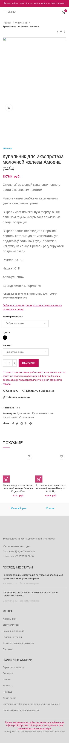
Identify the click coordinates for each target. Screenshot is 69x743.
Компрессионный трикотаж (18, 643)
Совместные (26, 417)
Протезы (8, 649)
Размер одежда (12, 316)
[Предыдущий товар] (57, 32)
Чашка (7, 345)
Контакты (8, 685)
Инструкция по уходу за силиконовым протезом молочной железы (30, 593)
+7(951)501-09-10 (56, 3)
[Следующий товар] (64, 32)
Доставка (8, 673)
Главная (7, 22)
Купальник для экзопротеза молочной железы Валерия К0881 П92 (51, 488)
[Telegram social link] (30, 423)
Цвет (6, 332)
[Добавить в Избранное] (29, 456)
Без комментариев (29, 583)
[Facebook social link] (13, 423)
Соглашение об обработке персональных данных (31, 704)
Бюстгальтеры (11, 624)
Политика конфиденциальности (21, 710)
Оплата (7, 679)
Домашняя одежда (13, 630)
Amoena (7, 148)
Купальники (21, 22)
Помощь (7, 691)
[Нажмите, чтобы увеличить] (8, 107)
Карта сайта (9, 698)
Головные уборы (12, 636)
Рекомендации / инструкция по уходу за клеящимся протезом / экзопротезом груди (33, 576)
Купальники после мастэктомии (21, 26)
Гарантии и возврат (14, 667)
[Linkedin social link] (26, 423)
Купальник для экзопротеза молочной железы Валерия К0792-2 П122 (18, 488)
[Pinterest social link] (21, 423)
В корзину (28, 363)
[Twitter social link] (17, 423)
